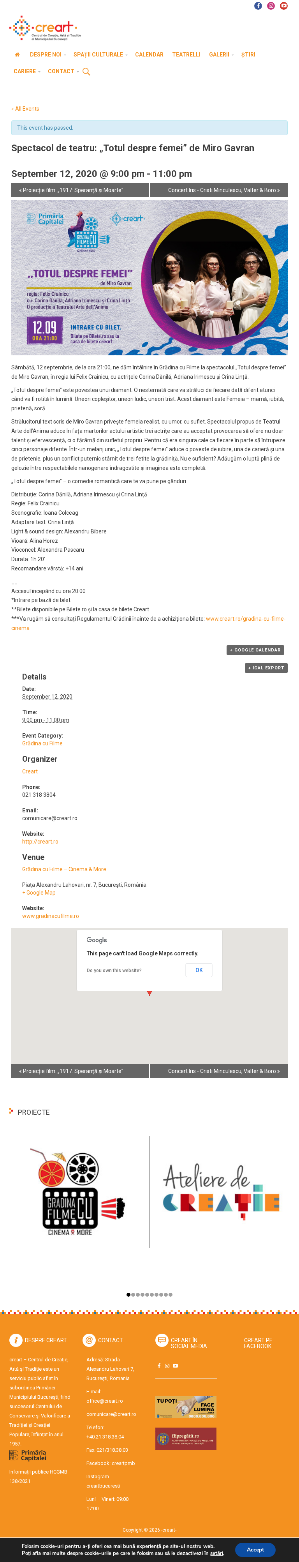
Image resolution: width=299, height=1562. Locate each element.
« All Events (25, 109)
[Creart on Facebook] (158, 1366)
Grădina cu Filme (42, 743)
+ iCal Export (266, 668)
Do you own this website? (114, 970)
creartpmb (123, 1463)
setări (216, 1553)
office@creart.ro (104, 1401)
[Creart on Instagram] (167, 1366)
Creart (30, 771)
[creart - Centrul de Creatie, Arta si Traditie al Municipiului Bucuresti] (42, 28)
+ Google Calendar (255, 650)
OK (199, 970)
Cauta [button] (86, 72)
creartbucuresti (103, 1486)
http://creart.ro (40, 841)
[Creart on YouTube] (175, 1366)
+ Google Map (39, 893)
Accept (255, 1549)
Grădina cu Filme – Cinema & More (64, 869)
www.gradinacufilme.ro (50, 916)
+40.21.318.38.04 (105, 1437)
